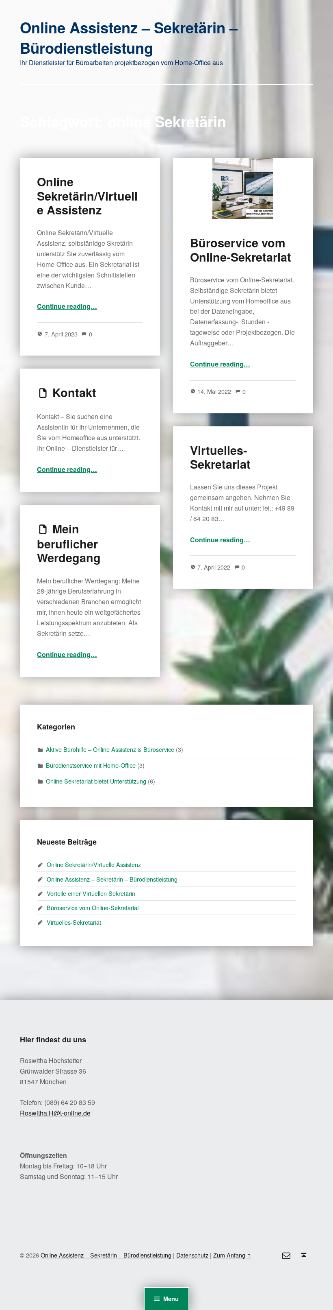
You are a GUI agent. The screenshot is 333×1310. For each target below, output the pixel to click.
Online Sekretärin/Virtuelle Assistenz (87, 195)
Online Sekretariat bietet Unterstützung (96, 781)
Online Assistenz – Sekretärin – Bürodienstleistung (129, 37)
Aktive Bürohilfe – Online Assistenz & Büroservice (110, 749)
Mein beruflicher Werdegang (69, 543)
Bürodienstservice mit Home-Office (91, 765)
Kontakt (74, 392)
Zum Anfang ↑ (232, 1255)
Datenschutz (192, 1255)
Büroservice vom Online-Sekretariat (240, 249)
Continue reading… (67, 306)
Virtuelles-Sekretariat (220, 457)
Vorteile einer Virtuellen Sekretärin (91, 893)
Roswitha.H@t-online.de (55, 1113)
